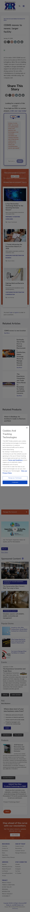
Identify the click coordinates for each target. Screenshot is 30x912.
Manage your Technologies (15, 478)
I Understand (15, 482)
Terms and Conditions (15, 460)
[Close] (27, 428)
